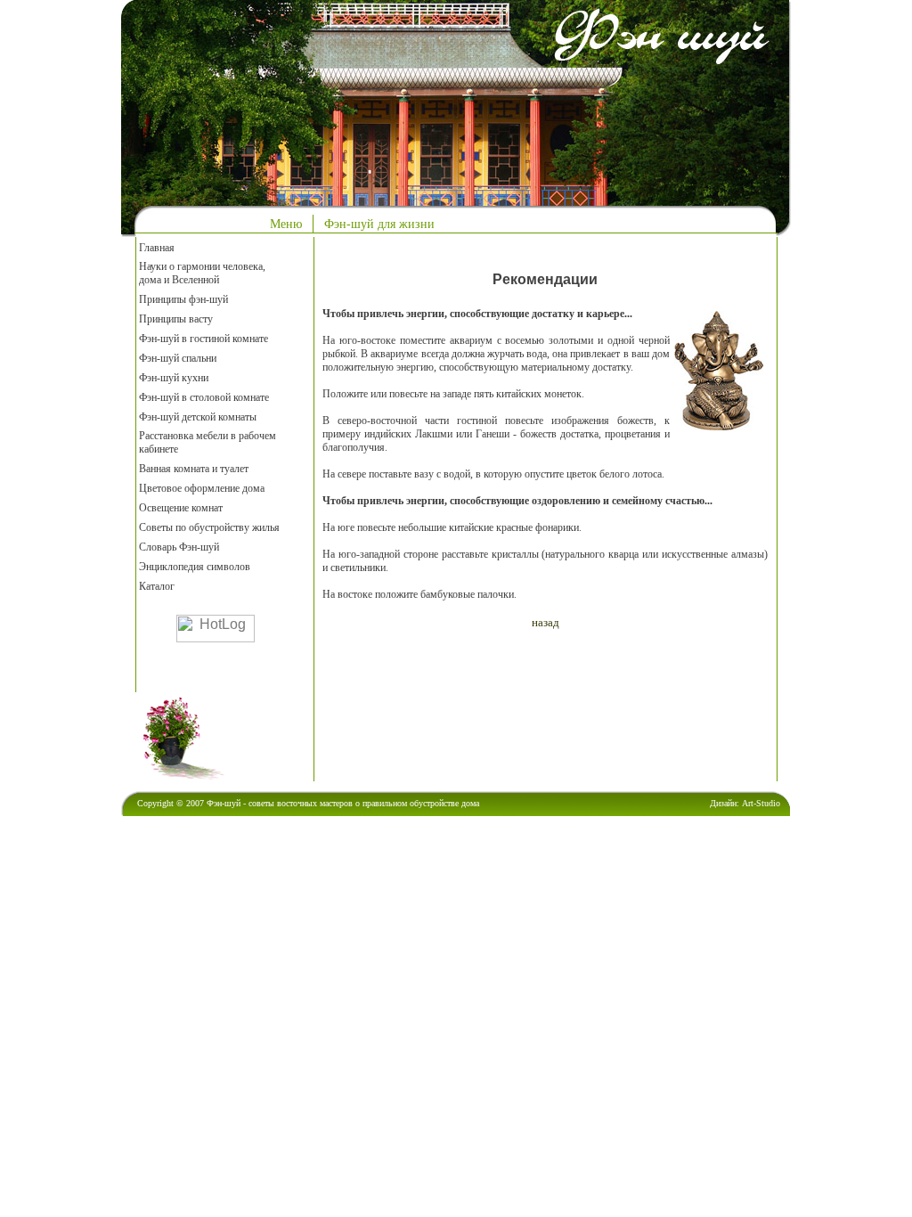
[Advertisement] (530, 703)
